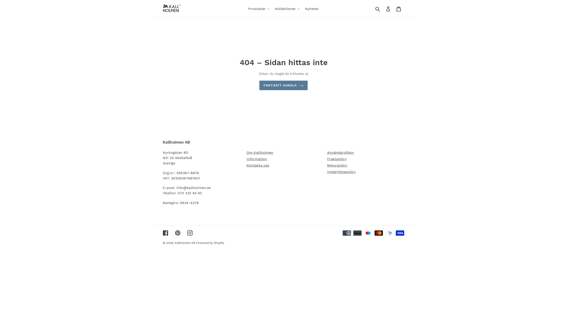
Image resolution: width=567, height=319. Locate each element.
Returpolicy (337, 165)
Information (257, 159)
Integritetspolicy (341, 172)
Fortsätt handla (280, 85)
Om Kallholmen (260, 152)
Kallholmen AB (185, 243)
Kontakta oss (258, 165)
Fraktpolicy (337, 159)
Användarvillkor (340, 152)
